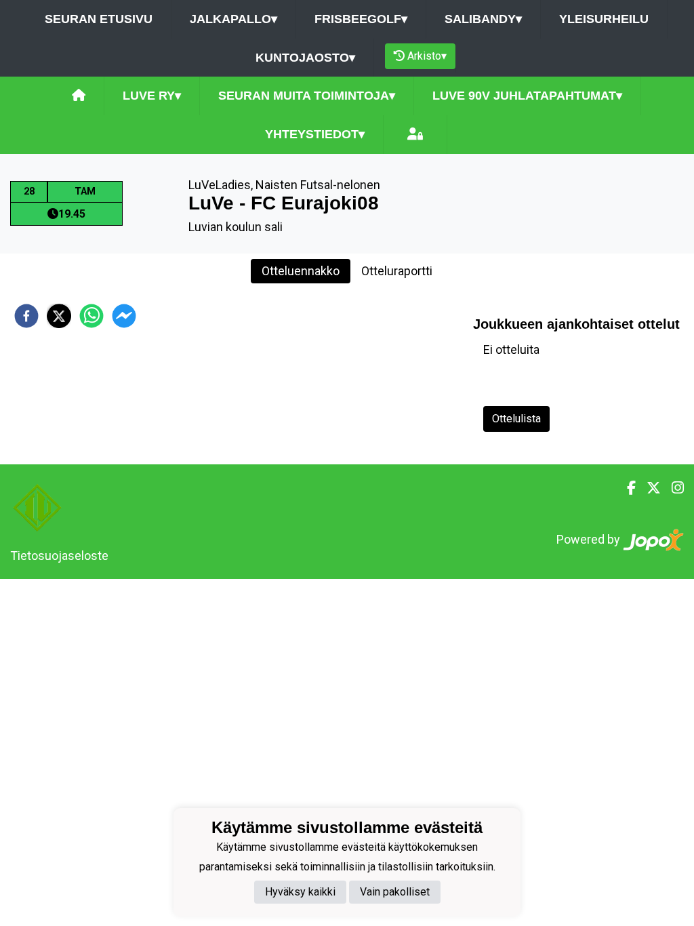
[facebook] (26, 316)
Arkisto (427, 55)
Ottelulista (516, 418)
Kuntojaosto (305, 57)
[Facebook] (626, 488)
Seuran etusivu (98, 19)
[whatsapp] (91, 316)
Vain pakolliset (395, 891)
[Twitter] (648, 488)
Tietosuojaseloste (59, 555)
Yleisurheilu (604, 19)
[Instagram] (672, 488)
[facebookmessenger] (124, 316)
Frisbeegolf (360, 19)
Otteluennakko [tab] (301, 271)
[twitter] (59, 316)
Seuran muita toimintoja (306, 95)
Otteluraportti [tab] (396, 271)
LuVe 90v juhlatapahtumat (527, 95)
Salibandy (483, 19)
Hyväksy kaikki (300, 891)
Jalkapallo (233, 19)
